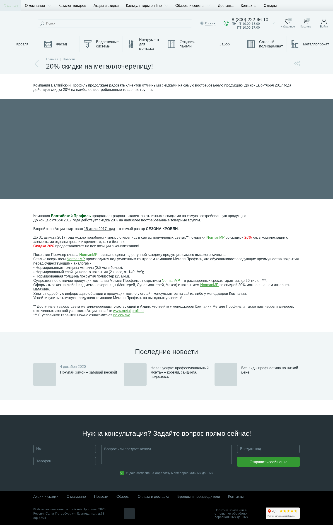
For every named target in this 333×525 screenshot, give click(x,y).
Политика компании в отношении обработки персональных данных (231, 513)
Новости (101, 496)
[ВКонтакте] (129, 513)
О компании (35, 5)
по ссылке (121, 315)
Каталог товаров (72, 5)
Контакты (248, 5)
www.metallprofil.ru (128, 311)
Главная (11, 5)
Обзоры (123, 496)
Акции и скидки (106, 5)
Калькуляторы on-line (144, 5)
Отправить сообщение (268, 462)
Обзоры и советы (189, 5)
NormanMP (215, 237)
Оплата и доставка (153, 496)
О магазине (76, 496)
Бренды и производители (198, 496)
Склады (270, 5)
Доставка (226, 5)
